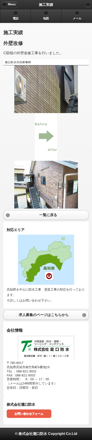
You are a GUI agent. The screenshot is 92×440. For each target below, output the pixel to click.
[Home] (88, 4)
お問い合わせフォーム (29, 413)
